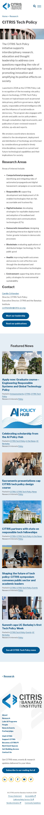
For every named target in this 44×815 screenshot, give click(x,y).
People (5, 725)
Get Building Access (10, 749)
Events (35, 588)
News (34, 492)
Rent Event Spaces (10, 746)
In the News (31, 441)
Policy (20, 399)
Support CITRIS (8, 739)
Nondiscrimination (13, 803)
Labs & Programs (9, 722)
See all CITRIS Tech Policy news (21, 650)
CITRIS (27, 394)
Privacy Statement (15, 796)
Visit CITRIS (7, 736)
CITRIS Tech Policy (17, 441)
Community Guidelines (33, 803)
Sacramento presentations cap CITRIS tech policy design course (21, 484)
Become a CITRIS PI (10, 743)
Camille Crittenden (10, 293)
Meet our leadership (15, 316)
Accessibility (29, 796)
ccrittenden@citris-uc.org (14, 308)
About (4, 715)
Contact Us (7, 752)
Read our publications (16, 323)
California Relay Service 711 (22, 799)
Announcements (17, 394)
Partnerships (7, 731)
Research (9, 676)
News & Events (8, 728)
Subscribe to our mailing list (19, 770)
